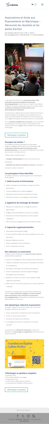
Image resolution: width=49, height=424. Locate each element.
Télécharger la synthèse (16, 135)
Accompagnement (11, 35)
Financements (24, 35)
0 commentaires (38, 35)
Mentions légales (23, 410)
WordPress (24, 421)
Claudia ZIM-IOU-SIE (15, 33)
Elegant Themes (23, 419)
